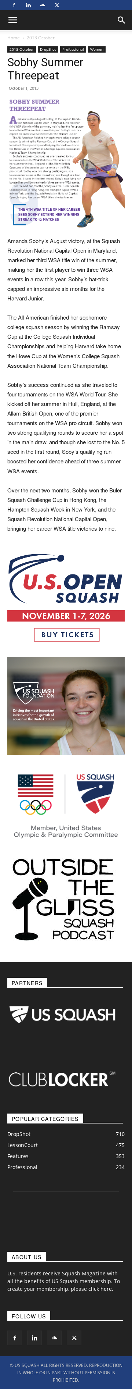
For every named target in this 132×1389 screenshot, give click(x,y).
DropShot (48, 49)
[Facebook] (13, 5)
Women (96, 49)
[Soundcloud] (42, 5)
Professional (73, 49)
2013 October (41, 38)
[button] (121, 20)
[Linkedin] (28, 5)
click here (100, 1288)
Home (13, 38)
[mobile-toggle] (12, 20)
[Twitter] (56, 5)
